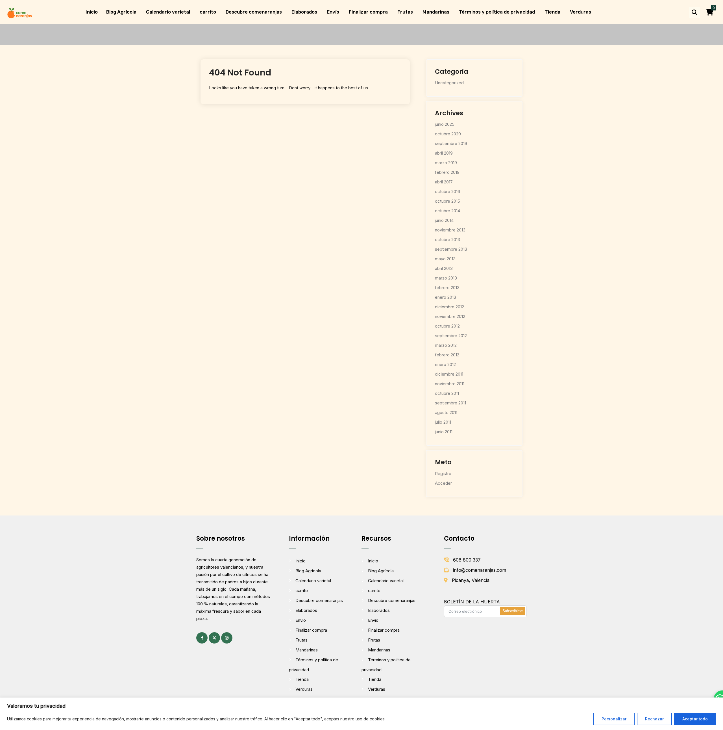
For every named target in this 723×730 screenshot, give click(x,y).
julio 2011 (443, 422)
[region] (361, 713)
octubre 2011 (447, 393)
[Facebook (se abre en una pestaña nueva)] (202, 638)
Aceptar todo (695, 718)
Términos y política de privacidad (497, 12)
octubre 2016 (447, 191)
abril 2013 (444, 268)
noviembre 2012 (450, 316)
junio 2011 (443, 431)
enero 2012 (445, 364)
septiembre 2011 (450, 403)
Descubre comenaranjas (254, 12)
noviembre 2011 (449, 383)
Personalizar (614, 718)
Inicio (92, 12)
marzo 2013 (446, 278)
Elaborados (304, 12)
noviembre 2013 (450, 230)
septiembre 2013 (451, 249)
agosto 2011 (446, 412)
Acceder (443, 483)
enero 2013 (445, 297)
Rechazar (654, 718)
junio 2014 (444, 220)
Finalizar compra (368, 12)
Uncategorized (449, 82)
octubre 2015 (447, 201)
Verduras (580, 12)
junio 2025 (444, 124)
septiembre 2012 (451, 335)
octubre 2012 (447, 326)
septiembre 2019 (451, 143)
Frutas (405, 12)
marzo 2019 (446, 162)
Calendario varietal (168, 12)
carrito (208, 12)
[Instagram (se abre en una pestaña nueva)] (226, 638)
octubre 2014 (447, 210)
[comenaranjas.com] (19, 12)
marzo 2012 (446, 345)
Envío (333, 12)
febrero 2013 (447, 287)
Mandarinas (436, 12)
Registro (443, 473)
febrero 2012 (447, 355)
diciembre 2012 (449, 306)
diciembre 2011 (449, 374)
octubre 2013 (447, 239)
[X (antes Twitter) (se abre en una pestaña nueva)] (214, 638)
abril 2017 (444, 182)
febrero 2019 (447, 172)
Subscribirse (512, 611)
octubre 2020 (448, 134)
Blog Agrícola (121, 12)
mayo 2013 (445, 258)
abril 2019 (444, 153)
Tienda (552, 12)
